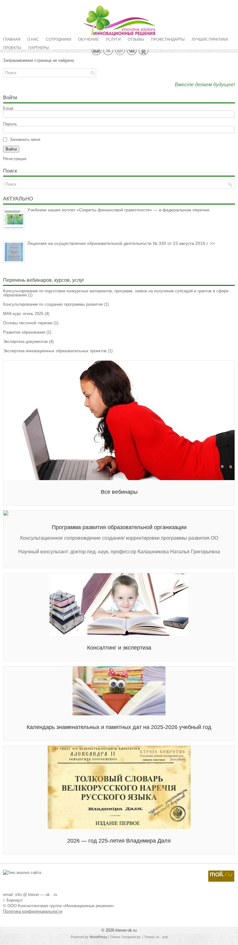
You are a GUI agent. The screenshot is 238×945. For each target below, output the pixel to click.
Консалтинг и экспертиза (119, 648)
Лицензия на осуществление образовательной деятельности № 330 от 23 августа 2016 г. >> (121, 243)
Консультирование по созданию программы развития (53, 304)
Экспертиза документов (25, 341)
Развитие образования (24, 332)
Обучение (88, 39)
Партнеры (38, 48)
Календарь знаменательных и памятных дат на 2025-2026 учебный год (119, 727)
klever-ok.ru (126, 930)
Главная (11, 39)
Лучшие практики (210, 39)
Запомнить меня (25, 139)
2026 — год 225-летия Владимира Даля (119, 841)
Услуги (113, 39)
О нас (33, 39)
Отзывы (136, 39)
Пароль (10, 124)
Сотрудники (58, 39)
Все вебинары (119, 492)
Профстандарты (168, 39)
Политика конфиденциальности (32, 911)
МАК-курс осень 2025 (23, 313)
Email (8, 108)
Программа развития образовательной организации (119, 527)
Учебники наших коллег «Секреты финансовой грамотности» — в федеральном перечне (118, 209)
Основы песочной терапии (27, 323)
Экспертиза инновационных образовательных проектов (55, 351)
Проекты (12, 48)
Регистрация (14, 158)
